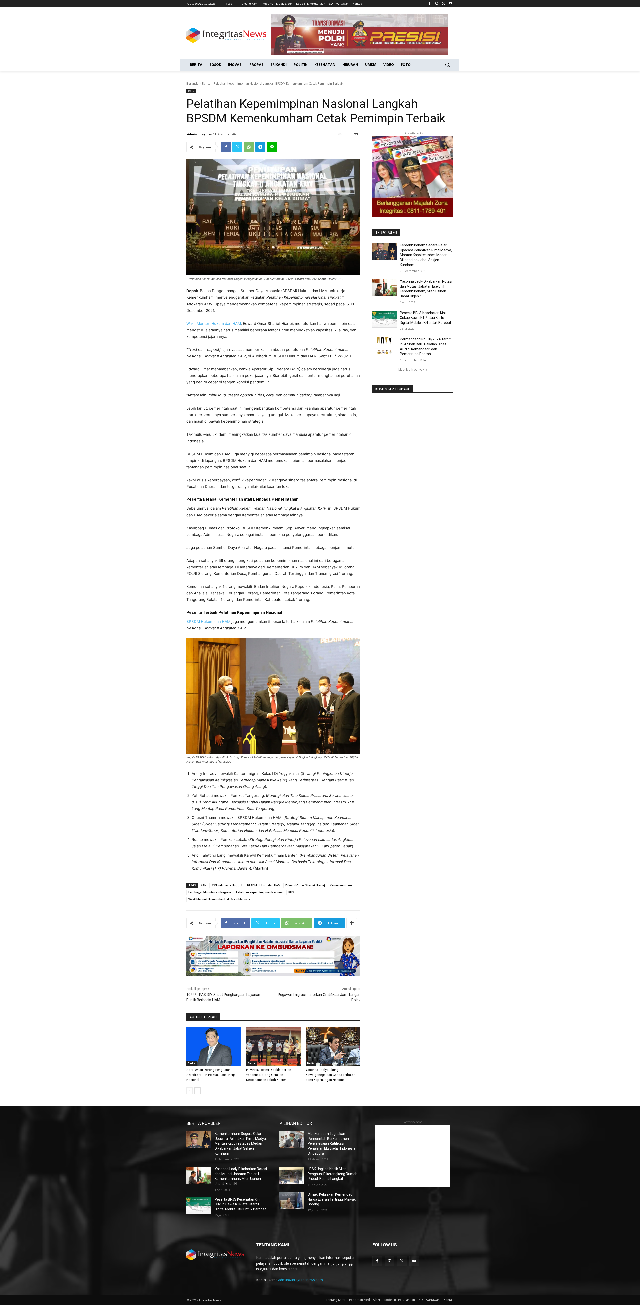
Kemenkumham (341, 885)
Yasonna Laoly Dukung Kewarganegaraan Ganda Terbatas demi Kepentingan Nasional (331, 1075)
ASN (203, 885)
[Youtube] (451, 4)
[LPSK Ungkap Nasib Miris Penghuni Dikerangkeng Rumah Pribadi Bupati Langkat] (292, 1175)
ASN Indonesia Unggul (227, 885)
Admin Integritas (199, 134)
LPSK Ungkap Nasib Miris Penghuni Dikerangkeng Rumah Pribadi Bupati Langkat (333, 1174)
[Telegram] (261, 147)
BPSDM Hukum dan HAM (208, 621)
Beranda (192, 83)
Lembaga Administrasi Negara (209, 892)
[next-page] (197, 1090)
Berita (206, 83)
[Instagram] (437, 4)
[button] (448, 65)
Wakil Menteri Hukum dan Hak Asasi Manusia (219, 899)
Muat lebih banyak (411, 369)
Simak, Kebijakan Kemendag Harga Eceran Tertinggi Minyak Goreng (332, 1199)
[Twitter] (443, 4)
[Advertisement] (413, 1156)
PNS (291, 892)
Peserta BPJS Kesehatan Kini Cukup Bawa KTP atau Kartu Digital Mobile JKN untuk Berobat (425, 318)
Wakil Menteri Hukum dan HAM (213, 323)
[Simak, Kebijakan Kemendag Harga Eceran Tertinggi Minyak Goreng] (292, 1200)
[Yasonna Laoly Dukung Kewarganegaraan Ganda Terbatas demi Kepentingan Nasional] (333, 1046)
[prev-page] (189, 1090)
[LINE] (272, 147)
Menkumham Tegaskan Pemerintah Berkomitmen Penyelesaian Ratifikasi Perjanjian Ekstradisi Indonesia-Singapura (332, 1143)
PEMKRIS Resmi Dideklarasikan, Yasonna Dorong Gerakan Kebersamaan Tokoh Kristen (269, 1075)
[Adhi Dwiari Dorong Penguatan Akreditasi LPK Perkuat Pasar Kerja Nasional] (213, 1046)
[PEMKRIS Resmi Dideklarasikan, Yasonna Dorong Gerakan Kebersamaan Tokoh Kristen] (273, 1046)
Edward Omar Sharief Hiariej (305, 885)
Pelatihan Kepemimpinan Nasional (260, 892)
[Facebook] (430, 4)
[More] (351, 923)
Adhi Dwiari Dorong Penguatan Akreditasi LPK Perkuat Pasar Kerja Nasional (211, 1075)
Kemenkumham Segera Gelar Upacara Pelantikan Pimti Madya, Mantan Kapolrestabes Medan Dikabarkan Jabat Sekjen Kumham (426, 255)
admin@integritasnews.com (300, 1279)
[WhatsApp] (249, 147)
